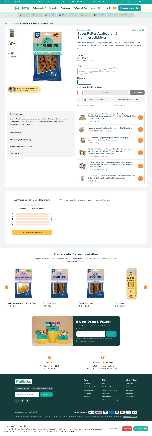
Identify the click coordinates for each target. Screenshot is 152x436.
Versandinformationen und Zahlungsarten (98, 416)
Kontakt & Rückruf (109, 387)
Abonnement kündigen (111, 400)
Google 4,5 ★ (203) (22, 388)
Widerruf (105, 393)
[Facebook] (17, 401)
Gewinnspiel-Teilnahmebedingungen (71, 416)
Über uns (129, 384)
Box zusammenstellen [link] (129, 8)
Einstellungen (113, 429)
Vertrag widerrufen (36, 416)
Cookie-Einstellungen (130, 417)
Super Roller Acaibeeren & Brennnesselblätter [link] (36, 23)
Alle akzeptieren (141, 429)
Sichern (111, 334)
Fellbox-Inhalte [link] (80, 8)
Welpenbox (88, 397)
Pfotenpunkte (107, 397)
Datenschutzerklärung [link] (85, 341)
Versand (90, 60)
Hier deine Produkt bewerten (32, 232)
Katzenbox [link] (53, 8)
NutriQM (14, 23)
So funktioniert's (90, 387)
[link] (108, 8)
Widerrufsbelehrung (21, 416)
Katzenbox (88, 393)
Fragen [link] (92, 8)
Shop (6, 23)
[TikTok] (22, 401)
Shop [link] (100, 8)
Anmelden (46, 394)
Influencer (130, 390)
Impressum (130, 393)
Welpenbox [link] (66, 8)
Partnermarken (131, 387)
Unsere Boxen (89, 390)
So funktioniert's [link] (40, 8)
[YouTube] (27, 401)
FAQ (103, 384)
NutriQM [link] (88, 30)
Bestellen (87, 384)
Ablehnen (127, 429)
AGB (55, 416)
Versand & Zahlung (109, 390)
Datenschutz (130, 397)
